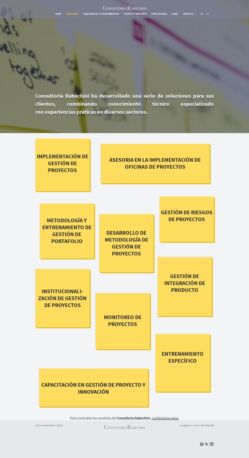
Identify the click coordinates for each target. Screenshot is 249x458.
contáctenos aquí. (165, 418)
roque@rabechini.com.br (190, 425)
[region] (62, 165)
